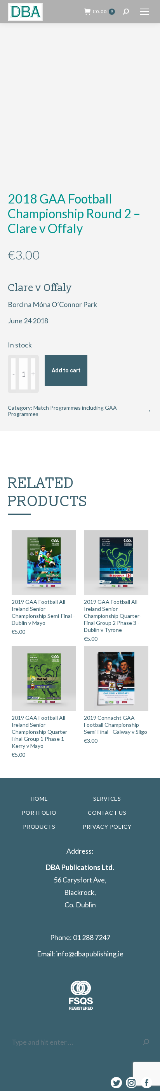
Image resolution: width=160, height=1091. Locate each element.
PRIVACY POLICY (107, 826)
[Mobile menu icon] (144, 11)
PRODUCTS (39, 826)
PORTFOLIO (39, 812)
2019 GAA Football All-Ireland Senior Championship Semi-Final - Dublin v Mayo (43, 612)
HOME (39, 798)
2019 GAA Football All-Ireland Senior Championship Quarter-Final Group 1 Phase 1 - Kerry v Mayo (40, 731)
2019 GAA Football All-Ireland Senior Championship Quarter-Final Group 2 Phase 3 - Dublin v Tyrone (112, 615)
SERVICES (107, 798)
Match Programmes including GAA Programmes (62, 410)
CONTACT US (107, 812)
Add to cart (66, 370)
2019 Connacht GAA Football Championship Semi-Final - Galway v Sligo (115, 724)
